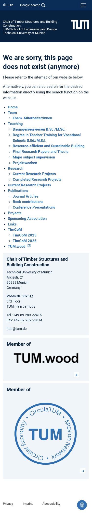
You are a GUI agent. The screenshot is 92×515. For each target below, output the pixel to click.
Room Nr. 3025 (18, 296)
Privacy (8, 503)
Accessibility (51, 503)
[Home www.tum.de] (80, 24)
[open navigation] (83, 5)
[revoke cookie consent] (82, 505)
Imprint (28, 503)
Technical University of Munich (24, 33)
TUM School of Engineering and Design (30, 29)
